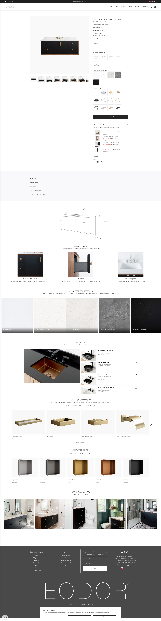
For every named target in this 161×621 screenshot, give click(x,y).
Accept (79, 617)
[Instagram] (6, 2)
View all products (80, 442)
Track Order (36, 563)
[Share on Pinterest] (102, 162)
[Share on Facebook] (94, 162)
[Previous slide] (54, 1)
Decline (104, 617)
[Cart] (155, 7)
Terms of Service (66, 560)
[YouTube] (13, 2)
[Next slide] (106, 1)
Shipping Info (36, 558)
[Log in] (148, 7)
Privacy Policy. (106, 612)
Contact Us (36, 565)
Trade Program (36, 570)
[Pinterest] (9, 2)
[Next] (151, 425)
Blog (66, 565)
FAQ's (36, 568)
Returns (36, 560)
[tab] (67, 406)
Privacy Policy (66, 555)
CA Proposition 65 (66, 563)
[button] (34, 45)
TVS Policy (36, 555)
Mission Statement (66, 558)
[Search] (151, 7)
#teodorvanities (84, 494)
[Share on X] (98, 162)
